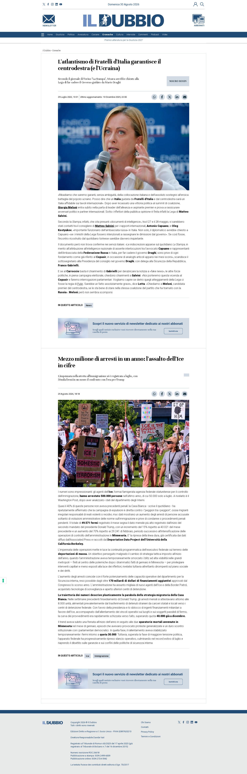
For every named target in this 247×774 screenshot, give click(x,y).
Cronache (56, 50)
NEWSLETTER (49, 25)
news (89, 305)
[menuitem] (50, 34)
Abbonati (199, 25)
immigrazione (102, 656)
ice (87, 656)
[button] (195, 4)
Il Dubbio (47, 50)
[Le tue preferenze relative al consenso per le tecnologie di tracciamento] (3, 580)
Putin (80, 283)
